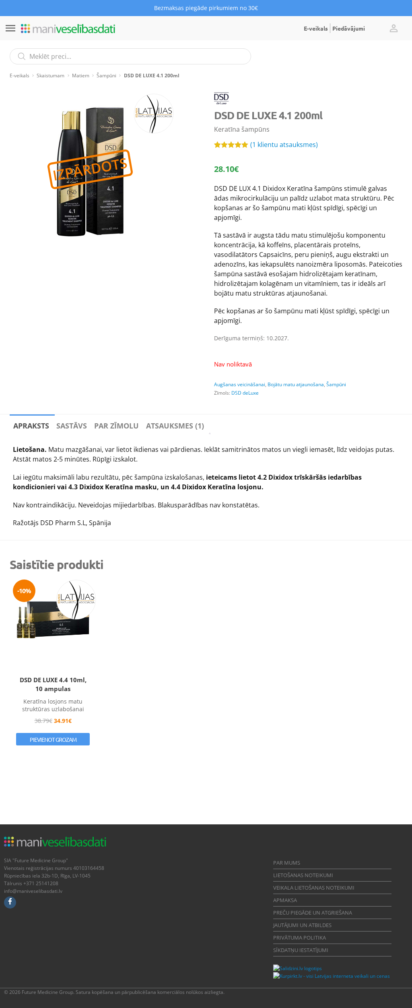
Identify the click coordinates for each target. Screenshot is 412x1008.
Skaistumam (50, 75)
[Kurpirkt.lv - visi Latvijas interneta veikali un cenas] (331, 976)
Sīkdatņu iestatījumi (300, 950)
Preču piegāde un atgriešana (312, 912)
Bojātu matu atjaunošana (296, 384)
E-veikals (316, 28)
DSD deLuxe (245, 392)
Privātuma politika (299, 937)
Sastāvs (71, 426)
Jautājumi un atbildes (302, 925)
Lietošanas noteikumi (303, 875)
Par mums (286, 862)
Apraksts (31, 426)
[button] (393, 28)
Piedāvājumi (348, 28)
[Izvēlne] (10, 28)
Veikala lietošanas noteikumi (313, 887)
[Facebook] (10, 902)
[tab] (31, 424)
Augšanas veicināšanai (239, 384)
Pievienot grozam (53, 739)
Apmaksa (285, 900)
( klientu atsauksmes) (284, 144)
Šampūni (106, 75)
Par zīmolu (116, 426)
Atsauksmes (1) (175, 426)
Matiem (80, 75)
